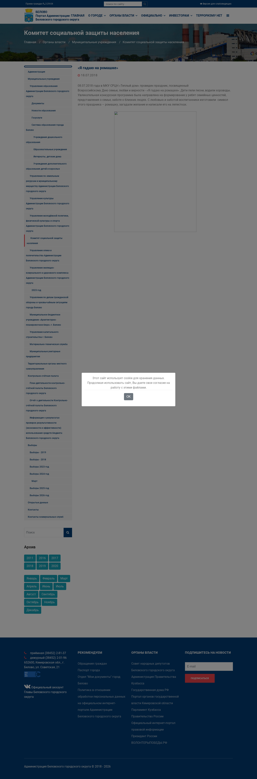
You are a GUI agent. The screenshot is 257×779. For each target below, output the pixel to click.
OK (128, 396)
